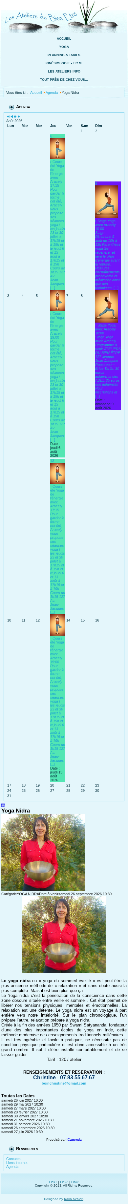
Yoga (64, 47)
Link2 (64, 1182)
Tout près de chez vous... (64, 79)
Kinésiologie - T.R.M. (64, 63)
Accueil (64, 38)
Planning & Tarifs (64, 55)
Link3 (75, 1182)
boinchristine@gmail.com (64, 1083)
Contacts (13, 1159)
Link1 (53, 1182)
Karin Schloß (73, 1199)
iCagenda (74, 1139)
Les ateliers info (64, 71)
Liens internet (17, 1163)
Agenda (12, 1167)
